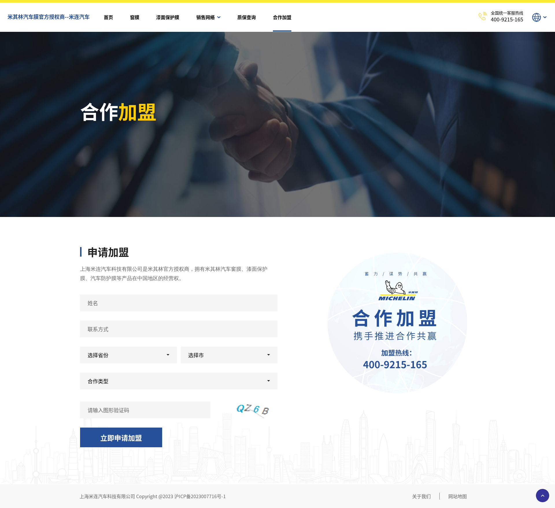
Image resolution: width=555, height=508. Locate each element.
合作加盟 (282, 17)
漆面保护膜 (167, 17)
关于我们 (421, 496)
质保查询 (246, 17)
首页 (108, 17)
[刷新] (255, 410)
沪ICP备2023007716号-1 (200, 496)
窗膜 (134, 17)
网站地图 (457, 496)
